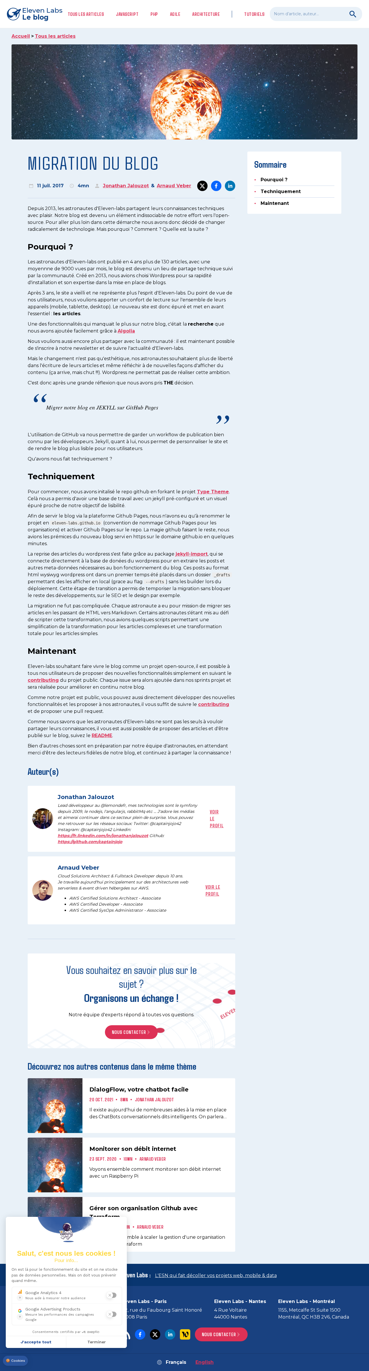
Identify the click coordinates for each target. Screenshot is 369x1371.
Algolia (126, 331)
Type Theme (213, 491)
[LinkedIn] (170, 1334)
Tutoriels (254, 14)
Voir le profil (217, 818)
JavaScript (127, 14)
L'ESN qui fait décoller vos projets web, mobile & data (216, 1275)
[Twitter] (155, 1334)
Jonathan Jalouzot (126, 185)
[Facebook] (140, 1334)
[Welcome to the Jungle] (185, 1334)
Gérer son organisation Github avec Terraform (143, 1212)
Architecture (206, 14)
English (204, 1362)
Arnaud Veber (174, 185)
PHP (154, 14)
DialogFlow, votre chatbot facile (139, 1089)
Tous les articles (86, 14)
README (102, 735)
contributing (43, 680)
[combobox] (316, 14)
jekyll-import (192, 554)
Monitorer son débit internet (132, 1148)
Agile (175, 14)
